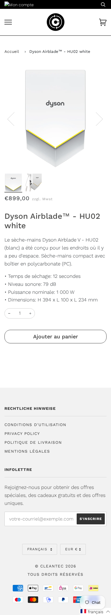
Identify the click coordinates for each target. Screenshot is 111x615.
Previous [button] (14, 119)
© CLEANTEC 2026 (55, 566)
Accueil (11, 51)
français (38, 549)
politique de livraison (33, 442)
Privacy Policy (22, 433)
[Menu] (8, 22)
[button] (95, 611)
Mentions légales (27, 451)
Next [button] (96, 119)
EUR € (71, 549)
